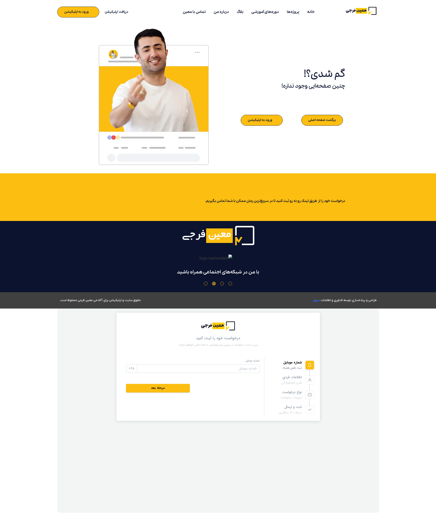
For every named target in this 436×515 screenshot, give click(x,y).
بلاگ (240, 12)
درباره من (221, 12)
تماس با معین (194, 12)
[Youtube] (222, 283)
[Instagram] (230, 283)
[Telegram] (206, 283)
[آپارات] (214, 283)
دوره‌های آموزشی (265, 12)
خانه (311, 12)
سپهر (316, 300)
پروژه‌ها (293, 12)
